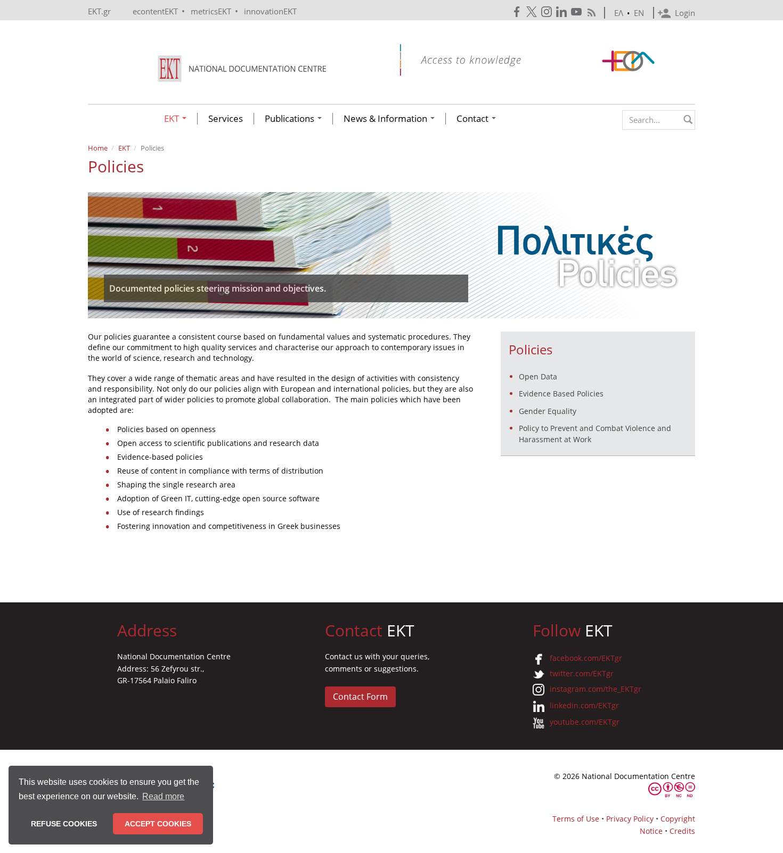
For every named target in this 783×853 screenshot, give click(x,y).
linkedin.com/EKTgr (584, 705)
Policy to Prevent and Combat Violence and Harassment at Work (595, 433)
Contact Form (360, 696)
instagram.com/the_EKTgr (595, 689)
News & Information (386, 119)
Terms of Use (575, 819)
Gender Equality (547, 411)
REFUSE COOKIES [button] (64, 823)
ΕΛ (618, 12)
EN (639, 12)
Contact (473, 119)
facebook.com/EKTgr (586, 658)
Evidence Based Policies (561, 393)
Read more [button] (163, 796)
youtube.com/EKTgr (584, 722)
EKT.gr (99, 11)
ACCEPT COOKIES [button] (158, 823)
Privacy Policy (630, 819)
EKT (172, 119)
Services (225, 119)
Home (98, 148)
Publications (290, 119)
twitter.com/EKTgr (582, 673)
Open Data (538, 376)
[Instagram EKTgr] (547, 12)
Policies (530, 349)
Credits (682, 831)
